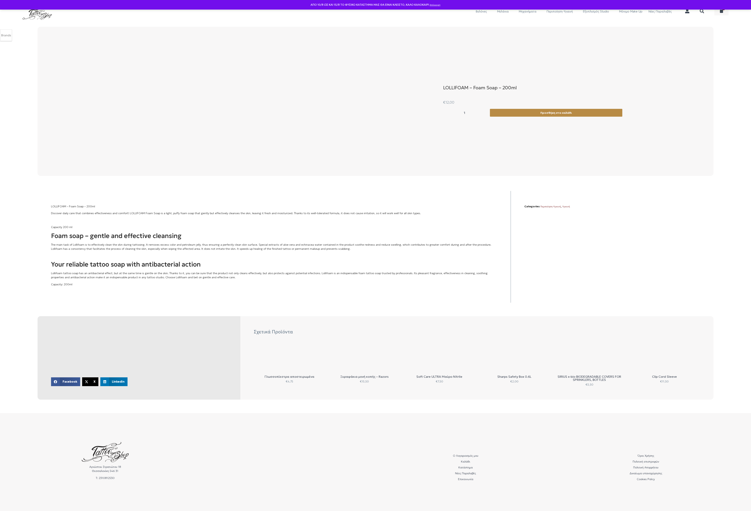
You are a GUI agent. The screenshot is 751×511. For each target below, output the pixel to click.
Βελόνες (481, 11)
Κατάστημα (465, 467)
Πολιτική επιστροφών (646, 461)
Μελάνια (503, 11)
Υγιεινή (566, 206)
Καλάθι (465, 461)
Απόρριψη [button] (435, 5)
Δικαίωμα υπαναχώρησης (646, 473)
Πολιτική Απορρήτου (645, 467)
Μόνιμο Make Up (630, 11)
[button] (65, 381)
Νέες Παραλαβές (660, 11)
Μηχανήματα (527, 11)
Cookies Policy (646, 479)
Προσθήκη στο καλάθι (556, 113)
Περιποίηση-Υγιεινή (559, 11)
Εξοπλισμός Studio (596, 11)
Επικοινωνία (465, 479)
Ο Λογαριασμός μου (465, 455)
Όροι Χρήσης (646, 455)
